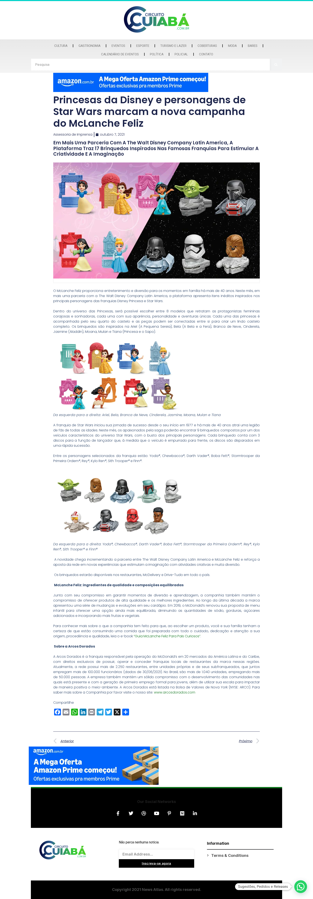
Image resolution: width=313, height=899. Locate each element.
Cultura (60, 46)
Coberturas (207, 46)
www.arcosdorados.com (174, 692)
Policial (181, 54)
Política (157, 54)
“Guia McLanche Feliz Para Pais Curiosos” (167, 636)
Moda (232, 46)
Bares (252, 46)
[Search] (276, 65)
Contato (206, 54)
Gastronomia (90, 46)
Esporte (142, 46)
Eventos (118, 46)
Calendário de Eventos (120, 54)
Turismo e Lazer (173, 46)
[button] (300, 886)
